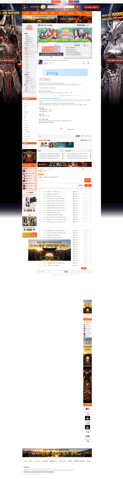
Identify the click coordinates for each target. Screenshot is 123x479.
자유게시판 (27, 100)
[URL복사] (54, 136)
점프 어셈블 (88, 330)
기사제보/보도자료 (62, 461)
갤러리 (27, 62)
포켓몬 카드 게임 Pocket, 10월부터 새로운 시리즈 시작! (48, 158)
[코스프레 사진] (29, 200)
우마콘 (26, 82)
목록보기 (80, 185)
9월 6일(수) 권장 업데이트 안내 (72, 51)
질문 (26, 70)
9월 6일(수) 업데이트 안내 (71, 49)
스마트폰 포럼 (27, 131)
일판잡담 (27, 54)
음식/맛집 (26, 127)
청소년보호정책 (45, 461)
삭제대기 (26, 87)
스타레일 (55, 9)
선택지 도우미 (27, 39)
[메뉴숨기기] (89, 15)
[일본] (87, 45)
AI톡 (25, 134)
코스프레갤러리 (27, 136)
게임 (25, 107)
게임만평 (26, 140)
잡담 (26, 52)
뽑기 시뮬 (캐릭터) (28, 41)
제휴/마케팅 (70, 461)
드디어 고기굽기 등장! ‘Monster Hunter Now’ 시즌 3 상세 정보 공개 (78, 155)
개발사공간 (89, 461)
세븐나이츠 (59, 9)
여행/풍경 (26, 129)
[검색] (66, 271)
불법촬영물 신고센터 (53, 461)
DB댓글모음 (27, 43)
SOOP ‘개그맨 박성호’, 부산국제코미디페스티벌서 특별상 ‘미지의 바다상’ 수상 (52, 153)
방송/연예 (26, 112)
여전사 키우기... (30, 168)
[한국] (84, 45)
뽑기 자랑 (27, 64)
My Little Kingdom (30, 173)
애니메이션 (27, 125)
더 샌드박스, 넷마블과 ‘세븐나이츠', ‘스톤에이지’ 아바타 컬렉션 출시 (78, 153)
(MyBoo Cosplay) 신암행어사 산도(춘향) (31, 208)
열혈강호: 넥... (29, 175)
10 (71, 274)
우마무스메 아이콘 (48, 177)
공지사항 (26, 89)
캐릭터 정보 (27, 35)
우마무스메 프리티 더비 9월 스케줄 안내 (73, 52)
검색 (77, 6)
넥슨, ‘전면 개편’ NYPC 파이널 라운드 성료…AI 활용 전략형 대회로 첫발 (51, 155)
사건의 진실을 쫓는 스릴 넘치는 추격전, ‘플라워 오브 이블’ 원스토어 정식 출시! (79, 158)
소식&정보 (27, 56)
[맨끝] (75, 275)
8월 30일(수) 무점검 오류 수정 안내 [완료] (74, 54)
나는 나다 (46, 63)
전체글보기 (27, 50)
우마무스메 (43, 25)
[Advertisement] (65, 226)
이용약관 (30, 461)
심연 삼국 (29, 170)
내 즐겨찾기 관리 (87, 319)
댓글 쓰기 (50, 169)
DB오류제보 (27, 45)
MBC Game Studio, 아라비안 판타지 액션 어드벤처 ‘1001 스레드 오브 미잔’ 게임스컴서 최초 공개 (55, 156)
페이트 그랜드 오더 (89, 326)
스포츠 (26, 123)
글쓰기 (88, 185)
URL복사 (40, 136)
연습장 (26, 91)
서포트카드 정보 (28, 37)
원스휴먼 (87, 335)
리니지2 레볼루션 (89, 333)
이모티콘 (53, 177)
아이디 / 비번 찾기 (64, 2)
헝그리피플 (26, 138)
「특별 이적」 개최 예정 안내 (71, 47)
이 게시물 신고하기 (71, 129)
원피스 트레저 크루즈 (89, 328)
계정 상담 (27, 68)
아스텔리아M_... (30, 185)
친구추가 (27, 66)
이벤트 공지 (27, 80)
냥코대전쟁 (87, 324)
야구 (25, 120)
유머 (25, 103)
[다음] (73, 275)
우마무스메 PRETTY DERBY (89, 332)
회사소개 (25, 461)
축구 (25, 118)
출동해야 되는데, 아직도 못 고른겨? (30, 227)
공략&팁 (27, 60)
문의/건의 (26, 147)
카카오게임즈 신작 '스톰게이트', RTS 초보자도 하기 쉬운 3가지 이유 (78, 156)
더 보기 (62, 150)
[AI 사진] (29, 221)
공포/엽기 (26, 105)
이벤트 (26, 78)
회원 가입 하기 (63, 1)
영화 (25, 116)
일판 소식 (27, 58)
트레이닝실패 (27, 76)
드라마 (26, 114)
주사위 (57, 177)
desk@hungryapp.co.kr (70, 470)
